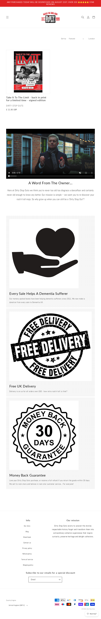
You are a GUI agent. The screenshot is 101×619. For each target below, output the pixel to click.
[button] (7, 17)
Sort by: (63, 39)
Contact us (27, 543)
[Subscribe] (59, 579)
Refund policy (27, 554)
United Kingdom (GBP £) (17, 605)
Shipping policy (28, 565)
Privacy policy (27, 548)
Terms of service (27, 559)
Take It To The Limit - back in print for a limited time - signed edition (26, 99)
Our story (27, 526)
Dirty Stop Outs (91, 609)
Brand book (27, 537)
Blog (27, 531)
